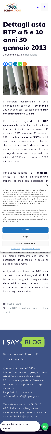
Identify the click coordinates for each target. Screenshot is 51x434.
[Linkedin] (15, 64)
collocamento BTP (32, 308)
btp (19, 308)
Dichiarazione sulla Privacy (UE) (20, 354)
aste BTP (12, 308)
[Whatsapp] (20, 64)
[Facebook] (5, 64)
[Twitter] (10, 64)
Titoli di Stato (14, 303)
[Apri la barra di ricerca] (38, 7)
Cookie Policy (15, 249)
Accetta (25, 230)
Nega (25, 236)
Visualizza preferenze (25, 243)
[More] (25, 64)
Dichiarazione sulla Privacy (31, 249)
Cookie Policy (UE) (13, 359)
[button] (47, 185)
